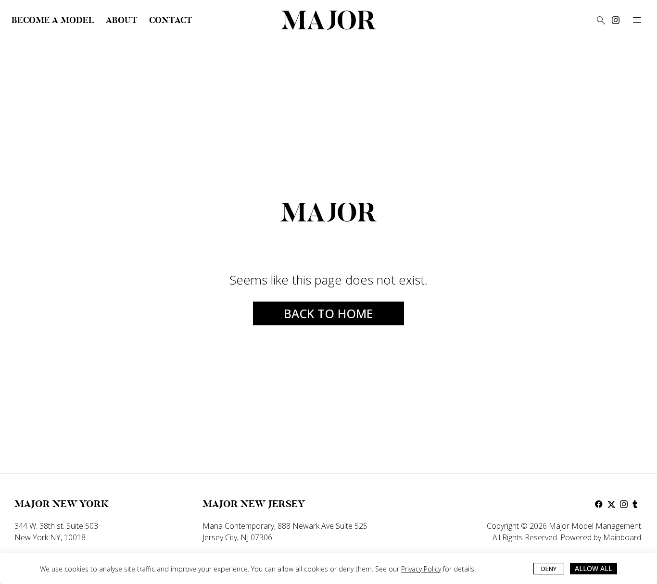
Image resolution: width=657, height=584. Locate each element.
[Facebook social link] (599, 504)
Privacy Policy (421, 568)
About (122, 20)
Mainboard (622, 537)
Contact (170, 20)
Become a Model (53, 20)
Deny (548, 568)
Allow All (593, 568)
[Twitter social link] (611, 504)
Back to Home (328, 313)
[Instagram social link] (615, 20)
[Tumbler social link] (636, 504)
